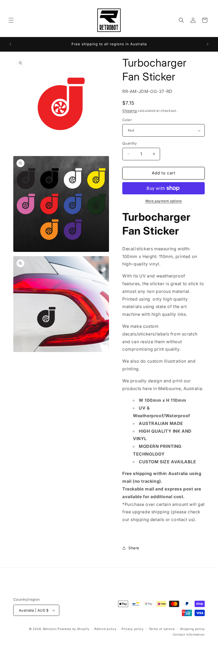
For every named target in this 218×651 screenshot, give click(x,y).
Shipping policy (192, 629)
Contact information (189, 634)
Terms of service (162, 629)
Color (127, 120)
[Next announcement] (207, 44)
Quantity (129, 143)
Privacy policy (132, 629)
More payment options (163, 201)
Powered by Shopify (73, 629)
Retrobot (50, 629)
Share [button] (133, 548)
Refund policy (105, 629)
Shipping (129, 111)
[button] (11, 20)
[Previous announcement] (10, 44)
